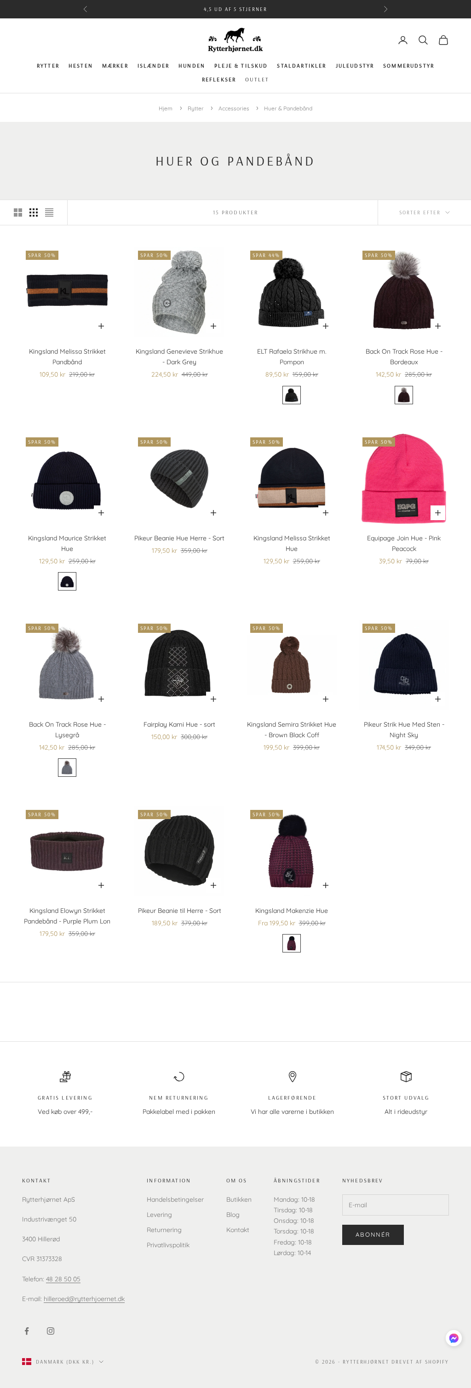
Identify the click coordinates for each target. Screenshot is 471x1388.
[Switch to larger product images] (18, 212)
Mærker (115, 65)
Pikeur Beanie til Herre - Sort (179, 910)
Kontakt (237, 1230)
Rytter (48, 65)
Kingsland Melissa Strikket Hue (291, 543)
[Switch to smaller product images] (33, 212)
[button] (454, 1338)
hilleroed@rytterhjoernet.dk (84, 1299)
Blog (233, 1214)
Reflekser (219, 79)
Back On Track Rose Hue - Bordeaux (404, 356)
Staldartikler (301, 65)
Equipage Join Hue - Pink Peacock (404, 543)
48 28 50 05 (63, 1279)
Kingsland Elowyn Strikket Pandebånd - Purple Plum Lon (67, 915)
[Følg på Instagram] (50, 1331)
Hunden (191, 65)
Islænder (153, 65)
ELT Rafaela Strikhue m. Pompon (292, 356)
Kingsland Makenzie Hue (291, 910)
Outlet (257, 79)
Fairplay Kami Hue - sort (179, 724)
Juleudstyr (355, 65)
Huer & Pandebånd (288, 108)
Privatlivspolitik (168, 1245)
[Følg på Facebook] (26, 1331)
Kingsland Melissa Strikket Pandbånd (67, 356)
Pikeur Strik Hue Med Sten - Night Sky (404, 729)
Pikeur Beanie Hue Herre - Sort (179, 538)
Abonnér (373, 1234)
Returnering (164, 1230)
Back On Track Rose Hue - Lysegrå (67, 729)
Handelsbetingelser (175, 1199)
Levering (159, 1214)
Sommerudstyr (408, 65)
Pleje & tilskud (241, 65)
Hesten (81, 65)
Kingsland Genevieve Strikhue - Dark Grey (179, 356)
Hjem (165, 108)
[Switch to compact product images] (49, 212)
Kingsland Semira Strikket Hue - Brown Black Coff (291, 729)
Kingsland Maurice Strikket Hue (67, 543)
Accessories (234, 108)
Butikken (239, 1199)
